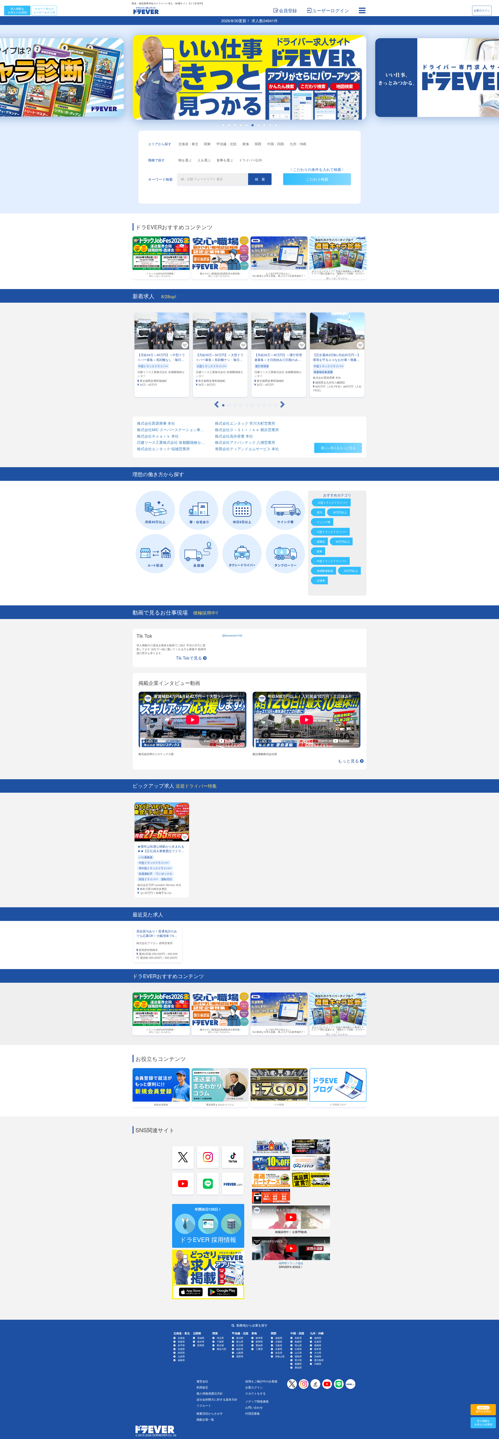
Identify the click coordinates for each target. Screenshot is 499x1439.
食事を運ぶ (225, 159)
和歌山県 (280, 1356)
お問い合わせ (254, 1407)
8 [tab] (264, 125)
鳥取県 (298, 1337)
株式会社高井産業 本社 (234, 436)
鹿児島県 (319, 1360)
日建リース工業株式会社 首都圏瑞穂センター (171, 442)
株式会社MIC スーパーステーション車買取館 (171, 429)
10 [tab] (276, 125)
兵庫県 (278, 1349)
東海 (245, 143)
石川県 (239, 1345)
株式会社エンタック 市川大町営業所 (245, 423)
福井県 (239, 1349)
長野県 (239, 1356)
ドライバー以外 (250, 159)
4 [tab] (241, 125)
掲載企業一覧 (205, 1419)
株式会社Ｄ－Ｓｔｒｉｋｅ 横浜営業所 (247, 429)
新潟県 (239, 1337)
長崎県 (317, 1345)
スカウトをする (255, 1393)
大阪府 (278, 1345)
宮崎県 (317, 1356)
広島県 (298, 1349)
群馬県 (200, 1345)
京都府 (278, 1341)
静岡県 (259, 1341)
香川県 (298, 1360)
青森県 (181, 1341)
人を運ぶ (204, 159)
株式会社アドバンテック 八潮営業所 (245, 442)
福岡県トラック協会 (291, 1263)
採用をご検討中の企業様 (261, 1381)
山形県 (181, 1356)
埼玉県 (220, 1337)
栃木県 (200, 1341)
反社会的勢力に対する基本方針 (216, 1399)
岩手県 (181, 1345)
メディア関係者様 (257, 1401)
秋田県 (181, 1352)
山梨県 (239, 1352)
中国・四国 (275, 143)
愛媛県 (298, 1363)
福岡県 (317, 1337)
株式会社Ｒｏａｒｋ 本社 (158, 436)
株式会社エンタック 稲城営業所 (163, 449)
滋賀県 (278, 1337)
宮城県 (181, 1349)
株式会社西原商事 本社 (156, 423)
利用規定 (202, 1387)
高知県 (298, 1367)
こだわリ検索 (317, 179)
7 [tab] (258, 125)
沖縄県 (317, 1363)
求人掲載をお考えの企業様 (17, 10)
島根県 (298, 1341)
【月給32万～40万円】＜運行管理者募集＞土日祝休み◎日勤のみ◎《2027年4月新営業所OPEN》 (278, 360)
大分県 (317, 1352)
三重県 (259, 1349)
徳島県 (298, 1356)
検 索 (260, 179)
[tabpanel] (249, 79)
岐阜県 (259, 1337)
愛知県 (259, 1345)
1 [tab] (223, 125)
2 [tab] (229, 125)
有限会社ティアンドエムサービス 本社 (247, 449)
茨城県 (200, 1337)
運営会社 (202, 1381)
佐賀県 (317, 1341)
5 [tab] (247, 125)
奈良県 (278, 1352)
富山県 (239, 1341)
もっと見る (348, 760)
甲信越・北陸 (226, 143)
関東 (207, 143)
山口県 (298, 1352)
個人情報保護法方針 (209, 1393)
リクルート (203, 1405)
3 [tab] (235, 125)
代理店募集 (252, 1413)
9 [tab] (270, 125)
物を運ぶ (185, 159)
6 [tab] (252, 125)
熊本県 (317, 1349)
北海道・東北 (188, 143)
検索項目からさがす (209, 1413)
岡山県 (298, 1345)
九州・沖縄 (298, 143)
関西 (258, 143)
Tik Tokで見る (189, 658)
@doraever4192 (232, 635)
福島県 (181, 1360)
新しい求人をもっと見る (338, 448)
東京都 (220, 1345)
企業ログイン (482, 10)
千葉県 (220, 1341)
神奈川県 (221, 1349)
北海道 (181, 1337)
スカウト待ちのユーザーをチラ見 (44, 10)
